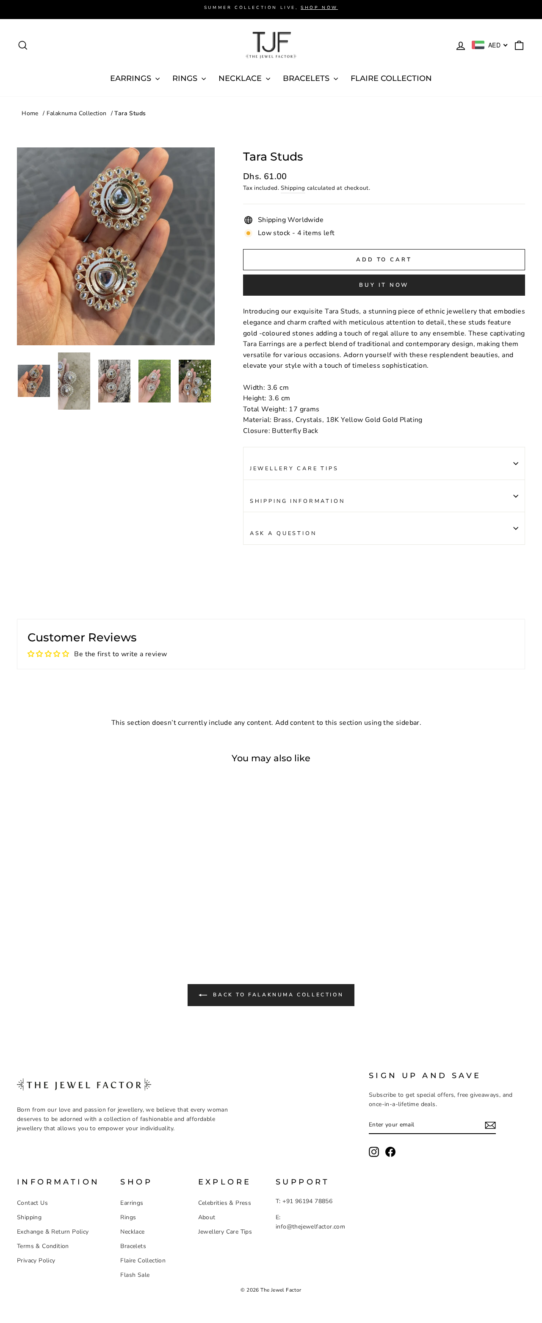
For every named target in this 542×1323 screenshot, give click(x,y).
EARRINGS (131, 78)
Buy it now (384, 285)
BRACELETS (307, 78)
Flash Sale (134, 1275)
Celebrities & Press (225, 1203)
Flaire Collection (391, 78)
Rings (128, 1217)
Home (30, 113)
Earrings (131, 1203)
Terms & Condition (43, 1246)
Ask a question (283, 533)
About (207, 1217)
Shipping (293, 188)
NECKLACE (241, 78)
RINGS (185, 78)
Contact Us (32, 1203)
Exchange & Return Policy (53, 1232)
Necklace (132, 1232)
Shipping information (297, 501)
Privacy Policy (36, 1260)
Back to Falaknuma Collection (276, 994)
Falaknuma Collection (77, 113)
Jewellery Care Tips (294, 468)
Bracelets (133, 1246)
